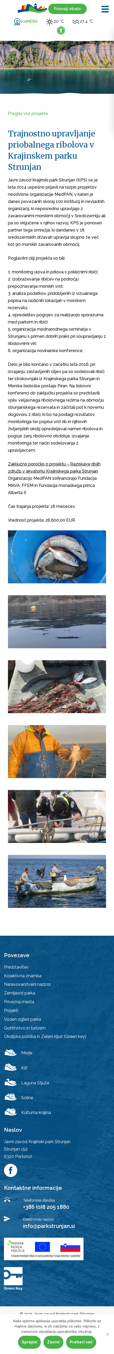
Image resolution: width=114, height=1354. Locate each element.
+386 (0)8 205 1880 (46, 1207)
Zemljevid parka (19, 993)
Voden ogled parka (22, 1019)
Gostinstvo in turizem (25, 1028)
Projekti (11, 1010)
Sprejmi (29, 1342)
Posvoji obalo (67, 8)
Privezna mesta (19, 1001)
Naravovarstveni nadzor (27, 984)
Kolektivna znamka (22, 975)
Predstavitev (16, 967)
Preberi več (81, 1342)
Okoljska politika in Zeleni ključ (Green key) (45, 1036)
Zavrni (53, 1342)
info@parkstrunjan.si (49, 1226)
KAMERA (29, 21)
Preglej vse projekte (28, 113)
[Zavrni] (107, 1334)
